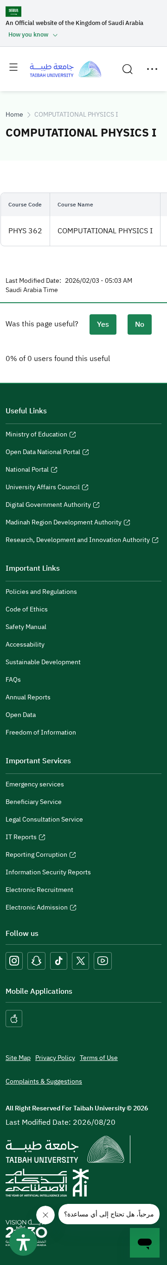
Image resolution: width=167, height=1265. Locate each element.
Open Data (21, 715)
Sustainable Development (43, 662)
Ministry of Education (36, 436)
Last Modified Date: (33, 281)
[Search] (127, 69)
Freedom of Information (41, 732)
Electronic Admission (37, 909)
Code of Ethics (27, 609)
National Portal (27, 471)
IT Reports (21, 838)
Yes (103, 324)
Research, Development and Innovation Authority (78, 541)
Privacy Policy (55, 1058)
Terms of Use (99, 1058)
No (139, 324)
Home (14, 114)
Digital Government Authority (48, 506)
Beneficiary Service (34, 802)
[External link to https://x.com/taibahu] (80, 960)
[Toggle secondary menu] (152, 69)
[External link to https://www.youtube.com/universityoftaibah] (103, 960)
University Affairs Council (43, 488)
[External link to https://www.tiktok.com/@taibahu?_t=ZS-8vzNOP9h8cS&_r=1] (58, 960)
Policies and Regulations (41, 592)
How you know (28, 34)
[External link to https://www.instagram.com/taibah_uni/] (14, 960)
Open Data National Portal (43, 453)
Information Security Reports (48, 872)
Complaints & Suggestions (44, 1081)
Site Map (18, 1058)
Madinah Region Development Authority (64, 523)
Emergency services (35, 784)
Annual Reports (28, 697)
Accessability (25, 644)
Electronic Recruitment (39, 890)
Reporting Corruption (36, 856)
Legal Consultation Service (44, 819)
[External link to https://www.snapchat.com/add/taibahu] (36, 960)
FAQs (13, 680)
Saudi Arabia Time (32, 290)
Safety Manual (26, 627)
